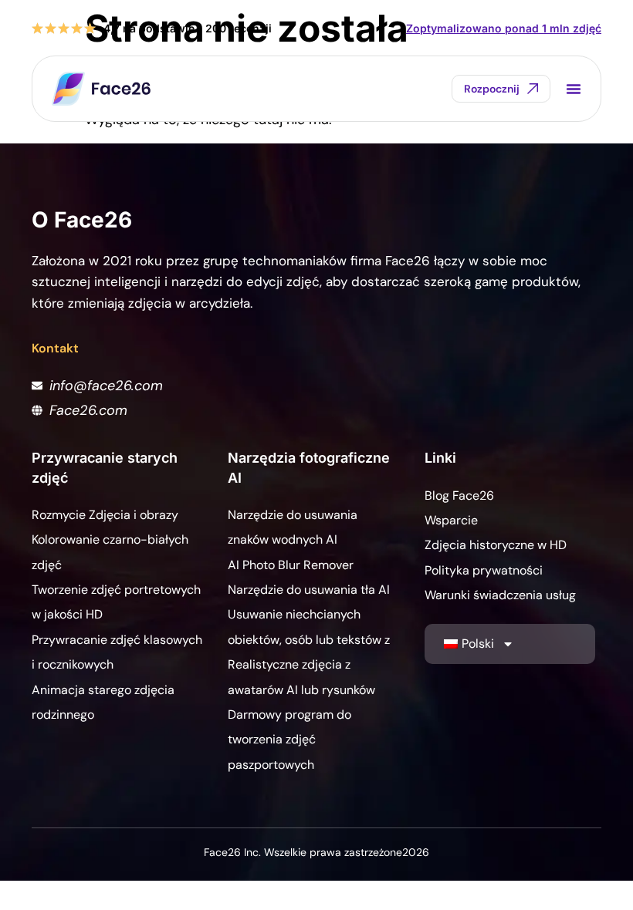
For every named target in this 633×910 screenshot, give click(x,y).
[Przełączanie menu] (573, 88)
